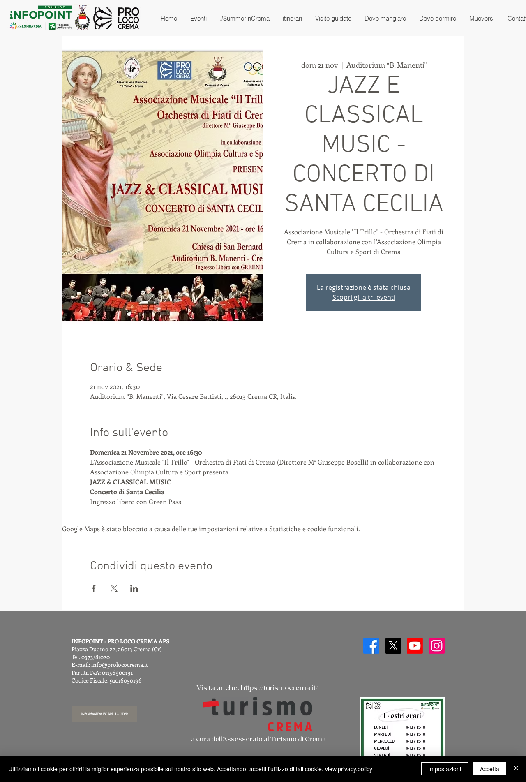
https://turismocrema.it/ (279, 688)
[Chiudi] (516, 768)
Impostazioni (444, 769)
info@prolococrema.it (119, 665)
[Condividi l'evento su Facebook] (94, 588)
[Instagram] (437, 646)
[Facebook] (371, 646)
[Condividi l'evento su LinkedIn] (134, 588)
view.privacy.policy (348, 769)
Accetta (489, 769)
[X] (393, 646)
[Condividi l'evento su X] (114, 588)
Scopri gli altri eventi (363, 297)
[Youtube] (415, 646)
